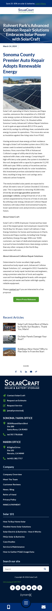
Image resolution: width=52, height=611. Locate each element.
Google (23, 587)
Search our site (11, 561)
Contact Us (43, 607)
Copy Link (36, 371)
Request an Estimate (16, 400)
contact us (14, 289)
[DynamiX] (26, 595)
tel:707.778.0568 (14, 434)
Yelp (39, 587)
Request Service (14, 405)
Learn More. (40, 3)
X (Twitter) (17, 587)
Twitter (20, 371)
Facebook (15, 371)
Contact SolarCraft (16, 395)
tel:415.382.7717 (14, 458)
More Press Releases (26, 299)
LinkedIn (26, 371)
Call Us (8, 607)
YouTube (28, 587)
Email (31, 371)
